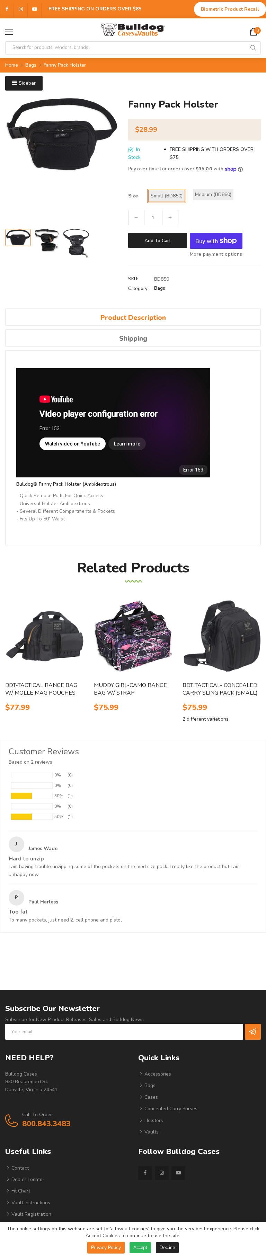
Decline (167, 1248)
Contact (19, 1168)
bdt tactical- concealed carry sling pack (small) (220, 689)
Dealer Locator (27, 1179)
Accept (140, 1248)
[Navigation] (9, 32)
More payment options (216, 254)
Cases (150, 1097)
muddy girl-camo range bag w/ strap (130, 689)
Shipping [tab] (133, 338)
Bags (159, 288)
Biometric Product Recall (230, 9)
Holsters (153, 1120)
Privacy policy (106, 1247)
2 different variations (206, 719)
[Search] (253, 47)
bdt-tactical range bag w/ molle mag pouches (41, 689)
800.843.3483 (46, 1124)
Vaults (151, 1132)
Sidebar (27, 83)
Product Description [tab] (133, 317)
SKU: (133, 279)
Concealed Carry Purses (170, 1108)
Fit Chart (20, 1191)
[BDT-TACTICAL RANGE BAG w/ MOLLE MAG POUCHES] (44, 636)
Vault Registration (30, 1214)
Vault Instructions (30, 1202)
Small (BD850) (167, 196)
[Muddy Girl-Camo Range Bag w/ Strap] (133, 636)
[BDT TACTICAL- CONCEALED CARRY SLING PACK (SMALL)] (222, 636)
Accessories (157, 1074)
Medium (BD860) (213, 194)
